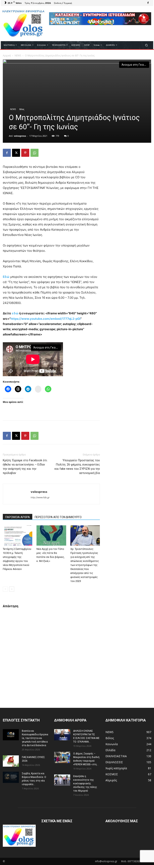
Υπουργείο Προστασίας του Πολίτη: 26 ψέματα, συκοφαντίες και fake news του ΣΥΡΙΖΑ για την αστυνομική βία (77, 466)
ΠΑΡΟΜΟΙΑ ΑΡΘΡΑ (17, 517)
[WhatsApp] (34, 153)
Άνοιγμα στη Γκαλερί (135, 64)
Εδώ (6, 277)
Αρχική (7, 55)
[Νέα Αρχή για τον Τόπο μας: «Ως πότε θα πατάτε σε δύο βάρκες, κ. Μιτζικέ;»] (51, 535)
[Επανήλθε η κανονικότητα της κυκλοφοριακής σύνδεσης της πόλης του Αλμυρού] (62, 780)
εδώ (15, 313)
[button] (146, 45)
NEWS (18, 55)
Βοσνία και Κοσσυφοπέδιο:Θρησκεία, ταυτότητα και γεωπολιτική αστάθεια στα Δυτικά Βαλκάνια (35, 738)
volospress (20, 135)
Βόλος (21, 109)
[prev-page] (5, 589)
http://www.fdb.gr (40, 497)
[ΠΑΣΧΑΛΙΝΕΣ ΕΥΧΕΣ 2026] (11, 761)
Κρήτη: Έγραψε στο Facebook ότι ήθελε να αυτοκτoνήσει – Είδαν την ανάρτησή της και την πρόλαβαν (25, 466)
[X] (16, 153)
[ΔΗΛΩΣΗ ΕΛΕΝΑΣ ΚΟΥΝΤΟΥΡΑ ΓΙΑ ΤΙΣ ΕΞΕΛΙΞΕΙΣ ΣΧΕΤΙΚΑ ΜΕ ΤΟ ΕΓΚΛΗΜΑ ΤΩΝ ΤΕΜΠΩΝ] (62, 734)
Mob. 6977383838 (131, 861)
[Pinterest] (25, 153)
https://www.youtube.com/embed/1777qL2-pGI (45, 319)
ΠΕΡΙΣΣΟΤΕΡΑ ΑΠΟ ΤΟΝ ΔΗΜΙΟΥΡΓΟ (58, 517)
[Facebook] (148, 3)
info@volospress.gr (106, 861)
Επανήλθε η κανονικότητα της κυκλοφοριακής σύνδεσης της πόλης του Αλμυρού (85, 783)
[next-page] (11, 589)
